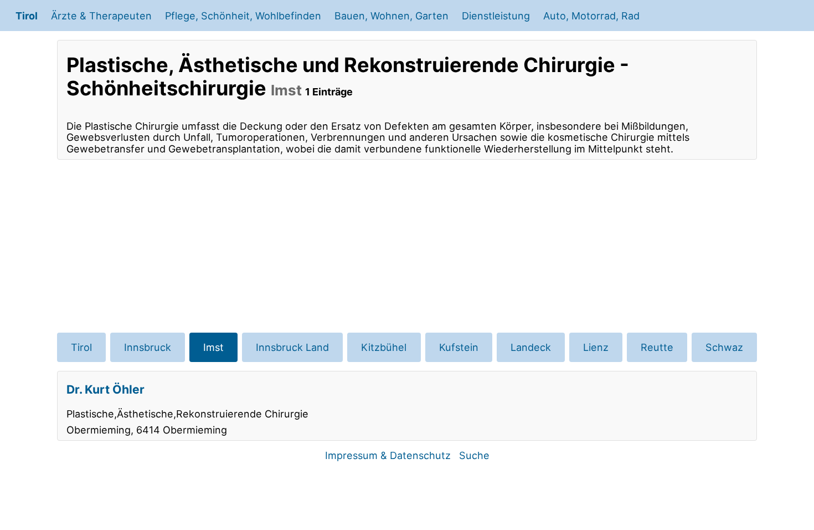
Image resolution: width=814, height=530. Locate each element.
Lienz (596, 347)
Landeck (531, 347)
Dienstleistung (496, 15)
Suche (474, 455)
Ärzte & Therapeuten (101, 15)
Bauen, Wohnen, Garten (391, 15)
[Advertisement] (407, 246)
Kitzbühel (383, 347)
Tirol (27, 15)
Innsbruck (147, 347)
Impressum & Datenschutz (388, 455)
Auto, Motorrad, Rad (591, 15)
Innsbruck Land (292, 347)
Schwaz (724, 347)
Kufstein (458, 347)
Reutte (657, 347)
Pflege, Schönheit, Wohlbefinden (243, 15)
